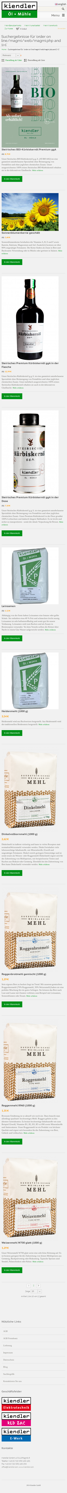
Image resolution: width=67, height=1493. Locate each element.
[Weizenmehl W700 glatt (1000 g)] (30, 1198)
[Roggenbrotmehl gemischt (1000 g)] (30, 929)
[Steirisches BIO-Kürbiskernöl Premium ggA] (30, 107)
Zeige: (28, 1291)
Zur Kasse (9, 28)
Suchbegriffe (8, 1374)
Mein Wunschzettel (32, 25)
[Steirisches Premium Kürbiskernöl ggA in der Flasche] (30, 318)
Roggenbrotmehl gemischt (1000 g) (24, 974)
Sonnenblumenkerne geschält (21, 232)
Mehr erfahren (37, 170)
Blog (5, 1367)
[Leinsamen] (30, 575)
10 (33, 1291)
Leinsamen (8, 606)
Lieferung (7, 1345)
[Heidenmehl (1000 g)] (30, 680)
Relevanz (7, 55)
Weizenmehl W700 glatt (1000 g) (22, 1242)
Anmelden (62, 28)
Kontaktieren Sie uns (12, 1381)
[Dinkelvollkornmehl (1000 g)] (30, 789)
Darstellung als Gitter (13, 60)
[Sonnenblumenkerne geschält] (30, 212)
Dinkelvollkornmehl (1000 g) (20, 834)
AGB (5, 1331)
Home (4, 49)
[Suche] (63, 9)
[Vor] (38, 1286)
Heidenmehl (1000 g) (15, 711)
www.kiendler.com (26, 1467)
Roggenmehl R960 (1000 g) (18, 1105)
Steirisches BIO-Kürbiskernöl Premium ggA (29, 149)
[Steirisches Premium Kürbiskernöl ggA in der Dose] (30, 452)
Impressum (8, 1352)
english (62, 4)
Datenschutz (8, 1360)
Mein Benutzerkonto (13, 25)
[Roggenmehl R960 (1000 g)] (30, 1061)
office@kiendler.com (10, 1467)
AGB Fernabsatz (10, 1338)
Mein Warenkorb (50, 25)
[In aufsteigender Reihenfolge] (20, 55)
